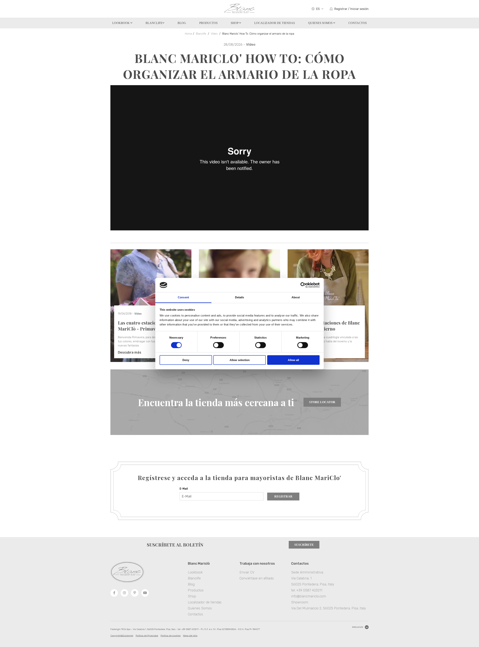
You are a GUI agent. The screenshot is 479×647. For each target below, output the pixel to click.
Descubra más (129, 352)
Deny (185, 360)
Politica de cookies (171, 635)
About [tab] (296, 297)
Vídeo (214, 33)
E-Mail (184, 488)
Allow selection (240, 360)
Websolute (357, 627)
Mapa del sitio (190, 635)
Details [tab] (239, 297)
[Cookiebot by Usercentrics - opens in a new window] (303, 285)
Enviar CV (247, 572)
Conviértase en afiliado (257, 578)
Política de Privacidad (147, 635)
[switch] (218, 345)
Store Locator (322, 402)
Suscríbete (304, 544)
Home (188, 33)
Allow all (293, 360)
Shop (235, 23)
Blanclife (154, 23)
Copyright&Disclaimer (121, 635)
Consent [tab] (183, 297)
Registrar (283, 496)
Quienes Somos (320, 23)
